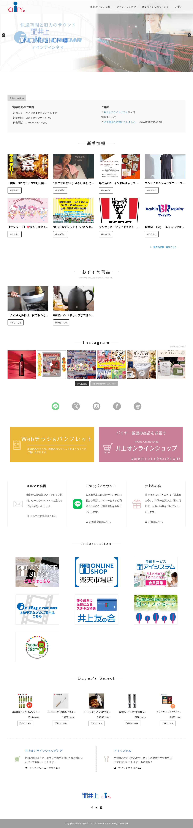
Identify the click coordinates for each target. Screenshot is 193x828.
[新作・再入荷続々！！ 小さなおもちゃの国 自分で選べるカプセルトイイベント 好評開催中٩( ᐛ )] (111, 364)
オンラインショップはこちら (43, 768)
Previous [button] (4, 35)
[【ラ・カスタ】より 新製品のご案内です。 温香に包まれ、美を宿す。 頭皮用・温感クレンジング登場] (22, 364)
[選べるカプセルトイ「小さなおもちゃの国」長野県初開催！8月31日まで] (73, 220)
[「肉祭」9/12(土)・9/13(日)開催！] (28, 176)
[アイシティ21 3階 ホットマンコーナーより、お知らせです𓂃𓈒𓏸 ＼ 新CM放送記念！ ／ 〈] (171, 364)
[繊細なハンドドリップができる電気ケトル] (73, 308)
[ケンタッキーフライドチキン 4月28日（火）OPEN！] (119, 220)
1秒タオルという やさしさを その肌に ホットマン (72, 185)
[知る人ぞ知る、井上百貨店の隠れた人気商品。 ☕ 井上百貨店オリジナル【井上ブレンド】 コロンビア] (141, 364)
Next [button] (189, 35)
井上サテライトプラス (116, 112)
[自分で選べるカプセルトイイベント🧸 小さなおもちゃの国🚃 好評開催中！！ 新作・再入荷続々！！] (51, 364)
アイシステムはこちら (128, 768)
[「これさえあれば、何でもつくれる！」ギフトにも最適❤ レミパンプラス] (28, 308)
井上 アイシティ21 (100, 6)
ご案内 (178, 6)
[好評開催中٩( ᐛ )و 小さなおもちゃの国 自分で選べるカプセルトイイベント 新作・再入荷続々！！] (81, 364)
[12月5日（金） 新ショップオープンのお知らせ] (165, 220)
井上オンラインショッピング (43, 750)
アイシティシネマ (126, 6)
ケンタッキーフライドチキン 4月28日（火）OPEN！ (118, 228)
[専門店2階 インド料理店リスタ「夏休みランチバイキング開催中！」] (119, 176)
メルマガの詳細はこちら (41, 516)
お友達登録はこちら (98, 521)
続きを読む (14, 190)
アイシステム (122, 750)
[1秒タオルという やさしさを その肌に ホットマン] (73, 176)
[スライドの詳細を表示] (96, 36)
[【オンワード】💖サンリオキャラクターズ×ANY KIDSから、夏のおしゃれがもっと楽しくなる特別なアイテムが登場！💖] (28, 220)
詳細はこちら (15, 322)
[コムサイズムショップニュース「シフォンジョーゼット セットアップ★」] (165, 176)
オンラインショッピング (155, 6)
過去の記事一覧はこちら (163, 247)
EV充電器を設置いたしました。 (121, 122)
